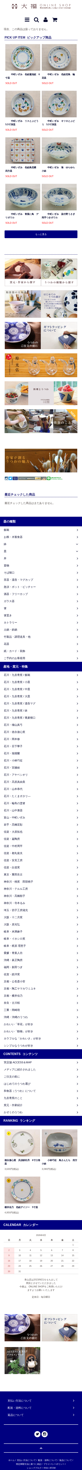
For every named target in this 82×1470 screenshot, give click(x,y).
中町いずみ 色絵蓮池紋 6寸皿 (22, 76)
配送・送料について (47, 1460)
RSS (46, 1468)
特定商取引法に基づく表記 (28, 1464)
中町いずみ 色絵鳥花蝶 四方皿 (22, 169)
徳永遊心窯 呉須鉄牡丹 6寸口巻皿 (22, 1162)
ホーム (11, 1460)
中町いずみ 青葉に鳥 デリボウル (22, 216)
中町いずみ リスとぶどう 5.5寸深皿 (22, 123)
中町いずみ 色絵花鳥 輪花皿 (58, 76)
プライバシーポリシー (53, 1464)
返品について (65, 1460)
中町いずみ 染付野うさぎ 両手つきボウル (59, 216)
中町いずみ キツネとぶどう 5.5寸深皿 (58, 123)
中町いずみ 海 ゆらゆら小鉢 (58, 169)
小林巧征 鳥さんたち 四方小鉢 (59, 1162)
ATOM (52, 1468)
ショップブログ (34, 1468)
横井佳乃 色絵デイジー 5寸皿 (21, 1207)
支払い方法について (26, 1460)
